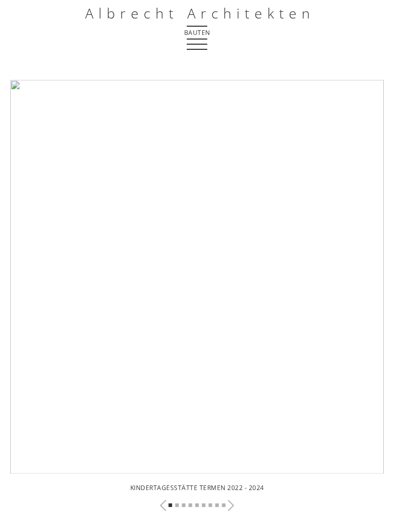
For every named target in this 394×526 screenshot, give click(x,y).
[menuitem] (197, 32)
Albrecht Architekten (200, 13)
